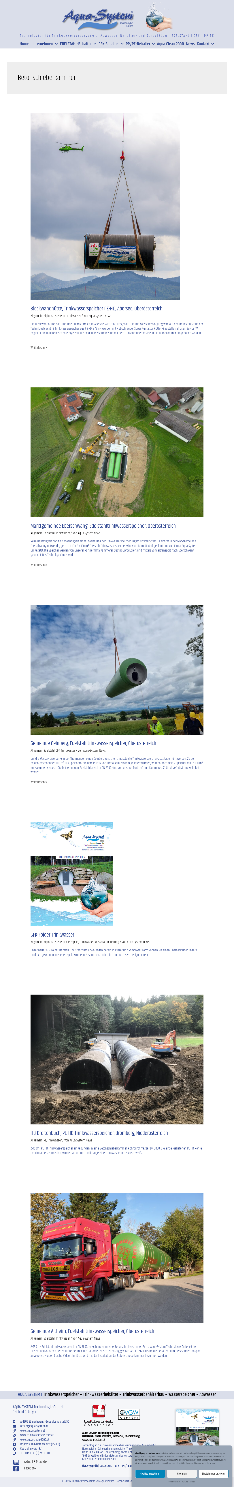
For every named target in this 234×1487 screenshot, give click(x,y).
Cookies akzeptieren (150, 1474)
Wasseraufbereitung (107, 942)
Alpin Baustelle (53, 316)
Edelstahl (49, 533)
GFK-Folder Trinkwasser (52, 935)
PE (64, 316)
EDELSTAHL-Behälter (76, 44)
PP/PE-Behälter (138, 44)
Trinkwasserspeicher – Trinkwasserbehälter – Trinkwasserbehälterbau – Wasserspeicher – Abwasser (129, 1394)
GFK (58, 750)
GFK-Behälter (109, 44)
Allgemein (37, 316)
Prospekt (73, 942)
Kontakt (185, 1482)
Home (24, 44)
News (190, 44)
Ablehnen (182, 1474)
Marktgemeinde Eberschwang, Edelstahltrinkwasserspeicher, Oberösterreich (103, 526)
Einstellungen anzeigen (213, 1474)
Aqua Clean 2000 (170, 44)
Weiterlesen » (39, 347)
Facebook (30, 1468)
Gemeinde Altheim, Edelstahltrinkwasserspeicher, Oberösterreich (92, 1331)
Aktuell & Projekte (35, 1462)
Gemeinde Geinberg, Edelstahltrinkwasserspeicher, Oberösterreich (93, 743)
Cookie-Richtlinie (174, 1482)
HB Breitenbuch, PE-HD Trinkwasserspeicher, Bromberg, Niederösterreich (99, 1133)
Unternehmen (42, 44)
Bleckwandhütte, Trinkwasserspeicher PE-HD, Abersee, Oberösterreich (97, 309)
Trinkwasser (74, 316)
